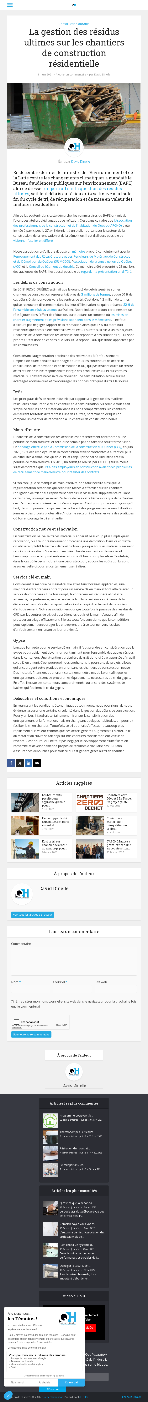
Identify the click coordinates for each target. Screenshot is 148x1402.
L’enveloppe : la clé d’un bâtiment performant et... (55, 821)
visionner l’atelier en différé (33, 240)
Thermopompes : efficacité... (77, 1132)
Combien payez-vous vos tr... (78, 1224)
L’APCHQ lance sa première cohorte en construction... (119, 845)
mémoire (78, 251)
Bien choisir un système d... (76, 1245)
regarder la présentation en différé (106, 271)
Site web (101, 982)
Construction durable (74, 24)
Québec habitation (52, 1397)
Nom (16, 982)
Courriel (60, 982)
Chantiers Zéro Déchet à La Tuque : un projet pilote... (119, 798)
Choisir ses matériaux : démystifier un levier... (117, 823)
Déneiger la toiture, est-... (75, 1265)
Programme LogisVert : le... (76, 1115)
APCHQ (83, 1397)
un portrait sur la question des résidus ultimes (67, 191)
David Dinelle (102, 74)
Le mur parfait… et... (72, 1165)
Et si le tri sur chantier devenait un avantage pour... (54, 845)
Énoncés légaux (131, 1397)
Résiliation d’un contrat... (75, 1148)
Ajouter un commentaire (71, 74)
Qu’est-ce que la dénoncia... (77, 1203)
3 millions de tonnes (95, 294)
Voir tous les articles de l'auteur (32, 914)
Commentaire (21, 944)
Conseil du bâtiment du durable (51, 266)
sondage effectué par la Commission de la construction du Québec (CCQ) (70, 447)
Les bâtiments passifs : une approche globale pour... (53, 800)
